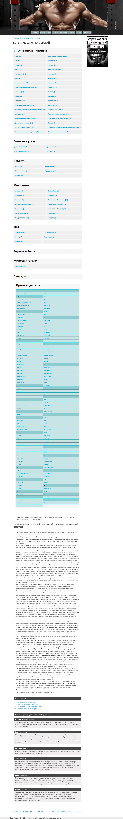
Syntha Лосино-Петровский (30, 38)
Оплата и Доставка (60, 32)
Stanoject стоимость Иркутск (27, 709)
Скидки (71, 32)
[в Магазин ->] (97, 37)
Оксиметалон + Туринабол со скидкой (27, 811)
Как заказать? (45, 32)
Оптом (79, 32)
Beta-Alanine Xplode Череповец (28, 705)
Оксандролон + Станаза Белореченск (30, 707)
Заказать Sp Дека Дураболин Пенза (66, 811)
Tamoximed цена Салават (26, 703)
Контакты (87, 32)
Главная (35, 32)
